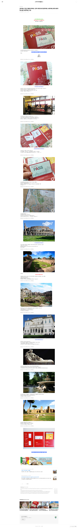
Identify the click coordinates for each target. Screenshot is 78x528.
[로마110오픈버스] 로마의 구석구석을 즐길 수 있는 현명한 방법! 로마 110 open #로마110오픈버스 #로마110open (34, 493)
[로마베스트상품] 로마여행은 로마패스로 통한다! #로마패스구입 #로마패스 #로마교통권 (31, 490)
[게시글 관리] (24, 484)
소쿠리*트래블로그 (39, 1)
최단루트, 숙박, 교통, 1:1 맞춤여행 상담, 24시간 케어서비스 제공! (31, 471)
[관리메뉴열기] (76, 1)
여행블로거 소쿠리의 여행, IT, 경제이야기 (26, 517)
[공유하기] (23, 484)
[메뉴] (2, 2)
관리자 (42, 526)
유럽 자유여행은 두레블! (25, 470)
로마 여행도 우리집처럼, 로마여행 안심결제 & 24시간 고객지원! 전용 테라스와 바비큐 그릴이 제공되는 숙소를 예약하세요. (36, 479)
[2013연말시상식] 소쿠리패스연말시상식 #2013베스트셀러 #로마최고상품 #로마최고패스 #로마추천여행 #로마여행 (34, 492)
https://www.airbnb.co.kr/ (25, 475)
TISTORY (39, 526)
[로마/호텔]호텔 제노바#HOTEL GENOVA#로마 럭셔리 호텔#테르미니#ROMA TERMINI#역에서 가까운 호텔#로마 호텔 (34, 491)
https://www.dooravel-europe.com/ (26, 469)
